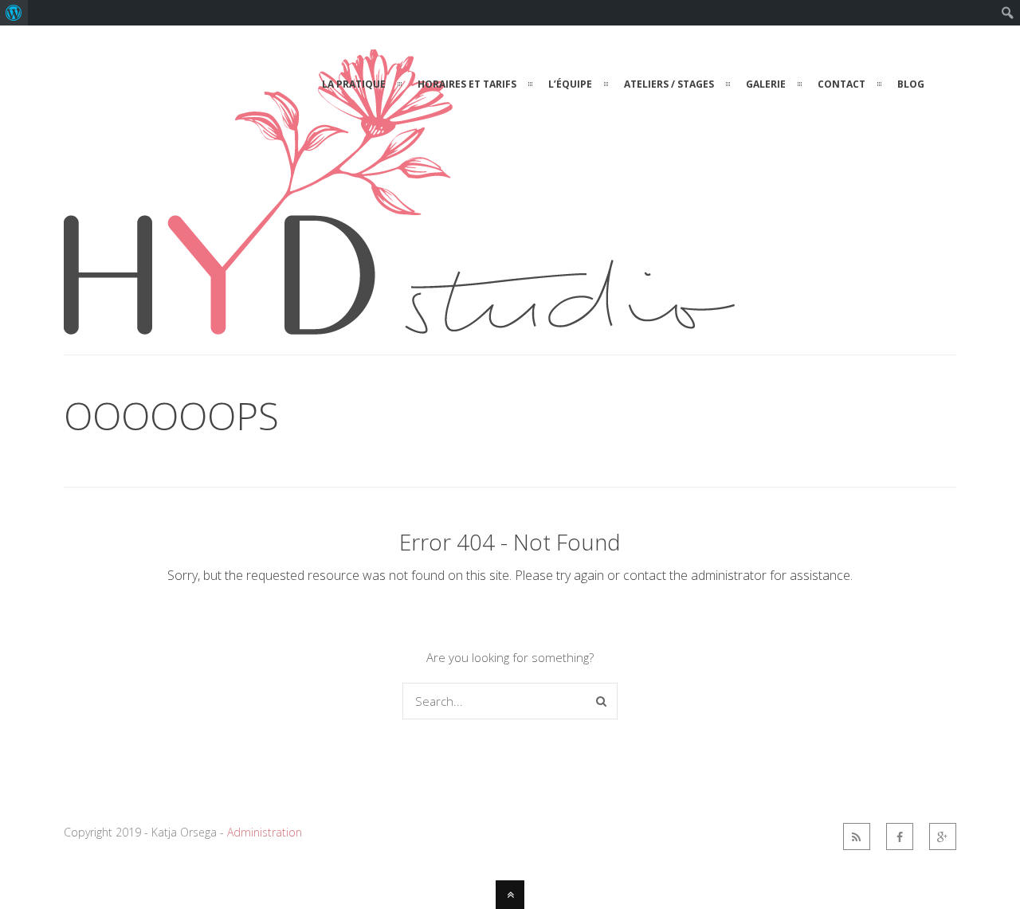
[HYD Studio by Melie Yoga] (399, 325)
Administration (264, 832)
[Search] (601, 701)
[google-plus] (942, 836)
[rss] (856, 836)
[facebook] (899, 836)
